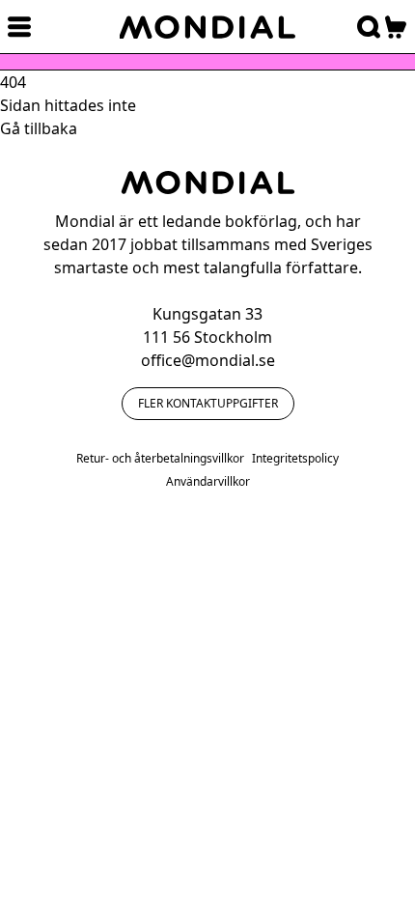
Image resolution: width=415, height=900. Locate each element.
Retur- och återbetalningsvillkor (160, 458)
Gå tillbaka (38, 128)
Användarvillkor (208, 482)
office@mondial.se (208, 360)
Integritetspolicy (295, 458)
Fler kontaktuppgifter (208, 403)
